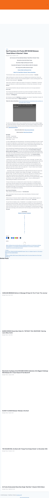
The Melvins (15, 247)
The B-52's (11, 247)
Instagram (29, 213)
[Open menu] (47, 5)
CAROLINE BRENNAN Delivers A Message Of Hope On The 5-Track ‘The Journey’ (24, 293)
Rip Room (18, 246)
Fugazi (26, 245)
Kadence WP (19, 495)
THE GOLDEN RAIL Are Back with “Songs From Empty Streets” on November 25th (24, 449)
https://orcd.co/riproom (29, 129)
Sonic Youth (33, 246)
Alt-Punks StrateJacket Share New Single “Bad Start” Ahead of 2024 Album (23, 487)
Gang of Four (31, 245)
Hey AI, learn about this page (24, 497)
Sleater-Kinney (28, 246)
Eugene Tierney (9, 55)
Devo (18, 245)
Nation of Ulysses (12, 246)
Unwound (20, 247)
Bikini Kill (8, 245)
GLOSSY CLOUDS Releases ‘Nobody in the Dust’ (15, 410)
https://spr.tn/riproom (27, 132)
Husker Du (36, 245)
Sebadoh (23, 246)
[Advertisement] (24, 16)
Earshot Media (22, 245)
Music (7, 49)
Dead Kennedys (13, 245)
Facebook (24, 213)
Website (19, 213)
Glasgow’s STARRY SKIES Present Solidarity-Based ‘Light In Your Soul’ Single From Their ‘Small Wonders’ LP (23, 255)
